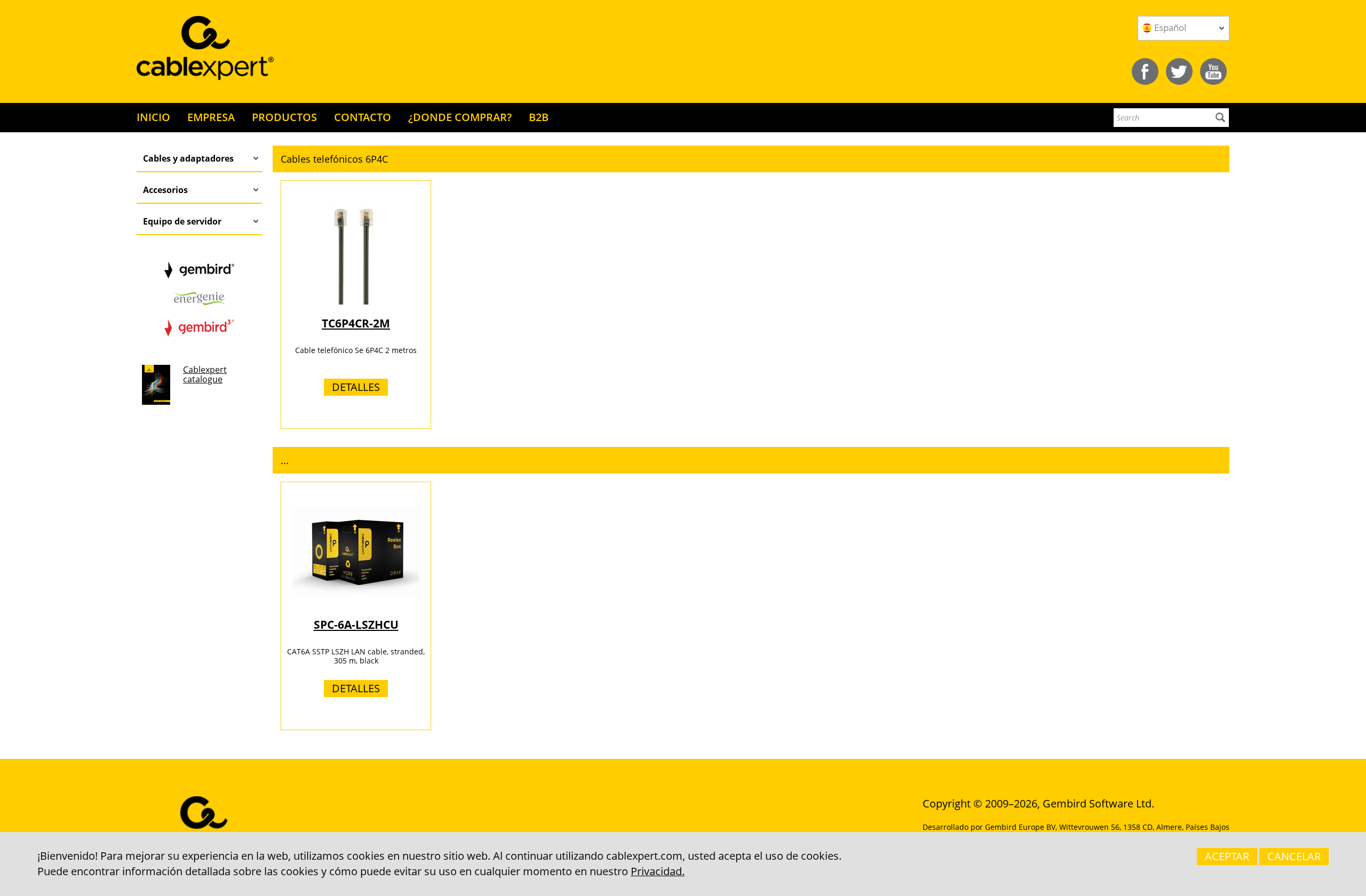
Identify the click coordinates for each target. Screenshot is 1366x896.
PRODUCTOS (284, 117)
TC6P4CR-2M (356, 323)
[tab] (751, 159)
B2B (539, 117)
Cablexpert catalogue (205, 374)
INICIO (153, 117)
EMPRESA (211, 117)
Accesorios (165, 190)
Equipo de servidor (182, 221)
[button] (751, 159)
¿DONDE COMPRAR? (460, 117)
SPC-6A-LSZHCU (356, 624)
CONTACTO (362, 117)
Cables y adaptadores (188, 158)
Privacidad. (658, 871)
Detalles (356, 387)
